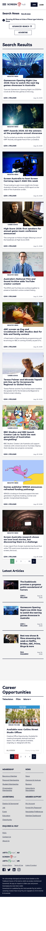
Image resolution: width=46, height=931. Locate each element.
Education (6, 816)
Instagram (18, 869)
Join (34, 4)
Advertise (23, 32)
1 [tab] (16, 757)
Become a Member (9, 776)
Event (4, 811)
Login (41, 4)
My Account (30, 803)
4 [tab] (29, 757)
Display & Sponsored (10, 803)
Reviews (29, 784)
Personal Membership (10, 780)
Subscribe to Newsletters (30, 789)
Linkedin (14, 869)
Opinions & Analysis (33, 780)
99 (29, 561)
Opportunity (7, 820)
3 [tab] (25, 757)
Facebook (4, 869)
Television (7, 699)
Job (3, 807)
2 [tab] (20, 757)
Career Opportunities (16, 690)
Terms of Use (18, 865)
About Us (5, 841)
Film (18, 699)
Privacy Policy (7, 865)
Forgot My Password (33, 807)
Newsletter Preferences (34, 811)
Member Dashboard (33, 816)
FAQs (4, 833)
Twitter (9, 869)
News (28, 776)
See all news (26, 14)
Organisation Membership (7, 789)
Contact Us (6, 837)
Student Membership (10, 784)
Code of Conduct (31, 865)
